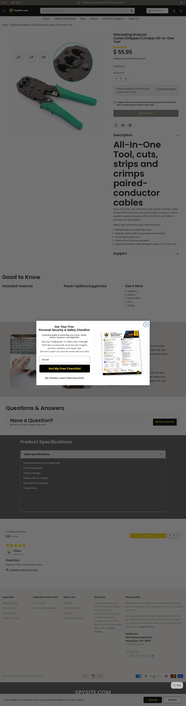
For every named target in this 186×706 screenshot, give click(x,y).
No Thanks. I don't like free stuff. (64, 378)
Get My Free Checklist (65, 369)
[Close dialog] (146, 324)
